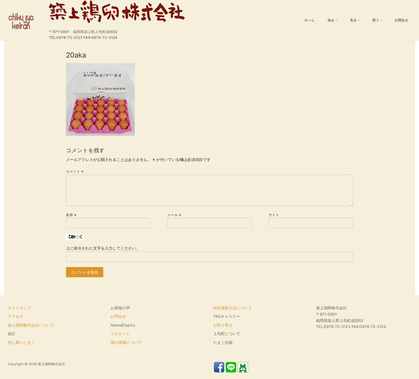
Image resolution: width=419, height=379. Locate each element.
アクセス (15, 316)
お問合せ (118, 316)
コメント (74, 171)
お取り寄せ (223, 325)
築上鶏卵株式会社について (31, 325)
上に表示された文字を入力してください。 (103, 248)
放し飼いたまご (21, 342)
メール (174, 215)
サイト (274, 215)
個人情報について (126, 342)
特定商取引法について (232, 307)
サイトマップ (19, 307)
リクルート (120, 333)
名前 (71, 215)
